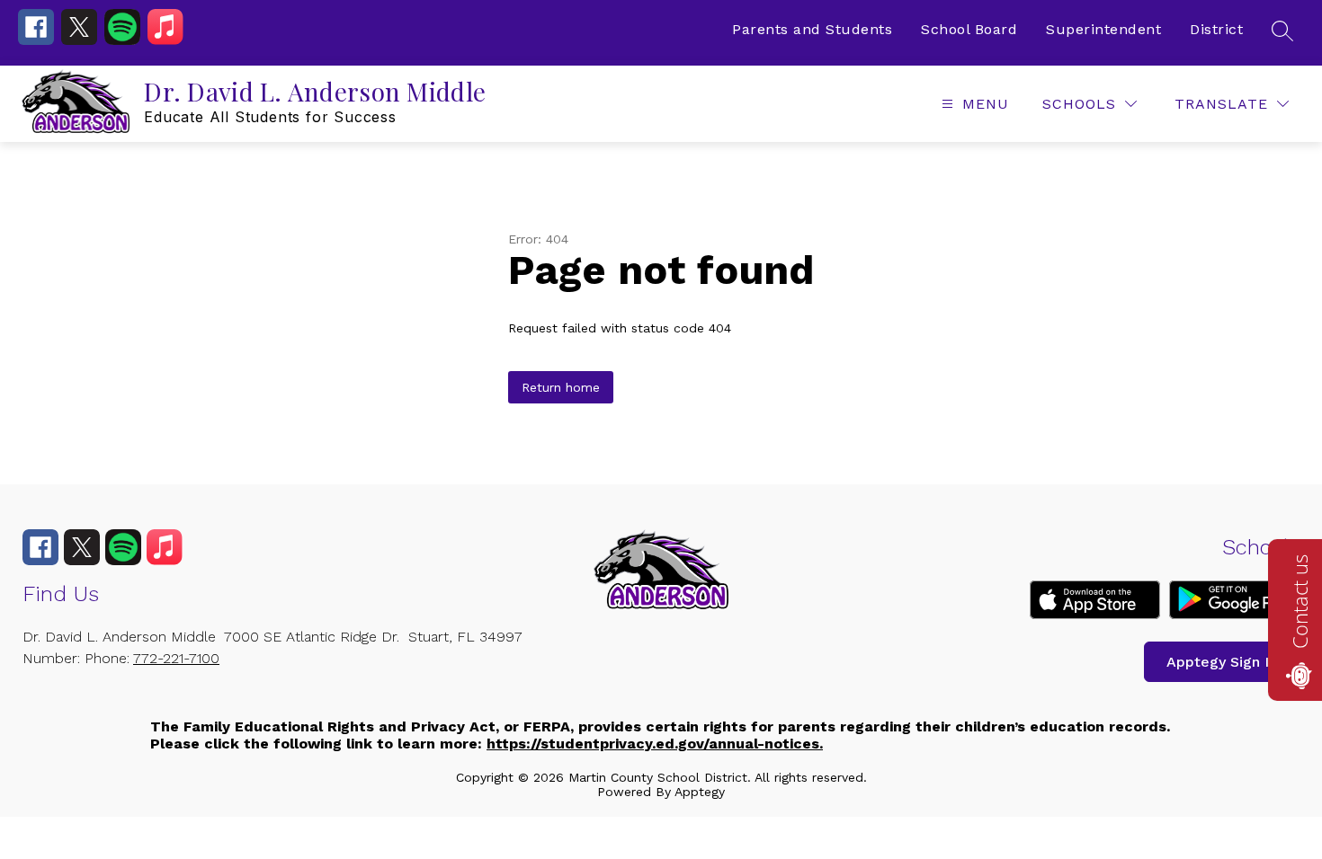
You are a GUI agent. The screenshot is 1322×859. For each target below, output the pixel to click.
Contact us (1299, 601)
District (1216, 29)
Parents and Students (812, 29)
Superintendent (1103, 29)
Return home (561, 387)
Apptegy (699, 791)
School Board (969, 29)
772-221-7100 (176, 658)
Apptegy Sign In (1221, 661)
